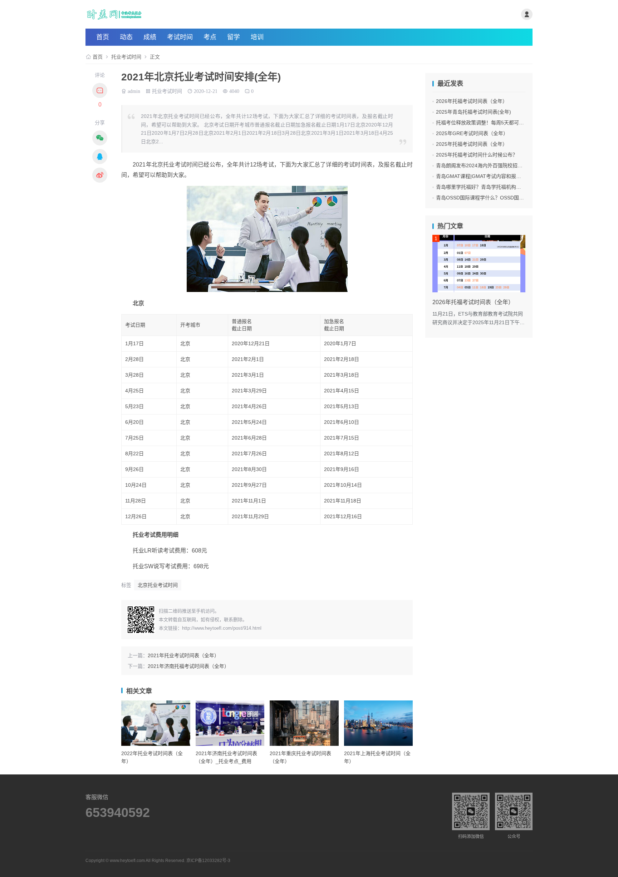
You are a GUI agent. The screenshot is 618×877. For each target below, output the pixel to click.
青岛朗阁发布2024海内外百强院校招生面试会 (487, 165)
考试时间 (180, 37)
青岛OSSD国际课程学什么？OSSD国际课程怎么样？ (495, 197)
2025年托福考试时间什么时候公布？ (477, 155)
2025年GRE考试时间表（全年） (472, 133)
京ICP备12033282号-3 (208, 860)
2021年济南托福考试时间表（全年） (188, 666)
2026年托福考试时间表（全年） (471, 101)
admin (134, 90)
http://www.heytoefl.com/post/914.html (221, 628)
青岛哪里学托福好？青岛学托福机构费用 (481, 187)
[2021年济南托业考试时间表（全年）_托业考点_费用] (230, 723)
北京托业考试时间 (158, 585)
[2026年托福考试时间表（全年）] (478, 263)
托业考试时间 (126, 57)
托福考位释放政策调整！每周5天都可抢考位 (485, 122)
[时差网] (160, 14)
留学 (233, 37)
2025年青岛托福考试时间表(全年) (473, 112)
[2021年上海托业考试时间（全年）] (378, 723)
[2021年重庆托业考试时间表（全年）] (304, 723)
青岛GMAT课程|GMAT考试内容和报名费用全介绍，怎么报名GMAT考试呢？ (520, 176)
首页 (102, 37)
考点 (209, 37)
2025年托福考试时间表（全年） (471, 144)
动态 (126, 37)
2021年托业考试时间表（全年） (183, 655)
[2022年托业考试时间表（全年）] (155, 723)
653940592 (117, 813)
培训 (257, 37)
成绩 (149, 37)
